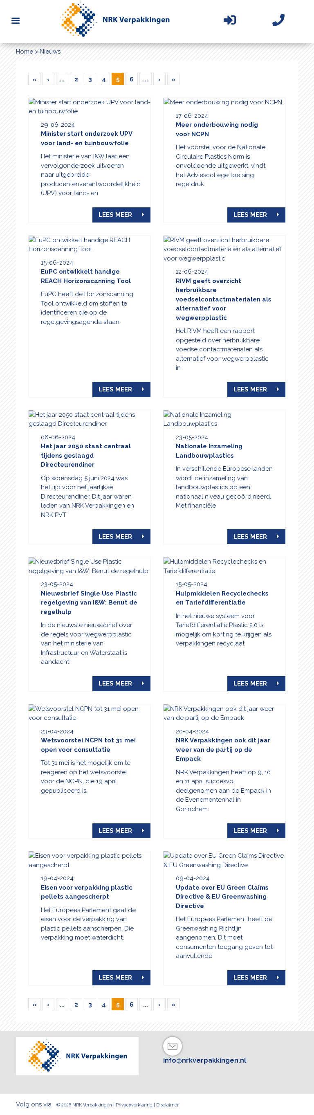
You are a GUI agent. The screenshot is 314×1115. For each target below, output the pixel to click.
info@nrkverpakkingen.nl (204, 1060)
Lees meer (116, 214)
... (62, 79)
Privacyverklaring (134, 1105)
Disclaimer (167, 1105)
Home (24, 51)
